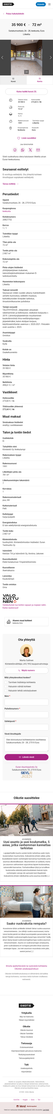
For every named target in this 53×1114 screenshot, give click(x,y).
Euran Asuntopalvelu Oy (26, 767)
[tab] (13, 80)
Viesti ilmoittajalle (13, 734)
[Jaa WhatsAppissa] (22, 150)
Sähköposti (10, 721)
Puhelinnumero (12, 708)
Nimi (7, 696)
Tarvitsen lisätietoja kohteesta (22, 682)
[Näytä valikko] (49, 4)
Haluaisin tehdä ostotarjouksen (22, 690)
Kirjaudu (40, 4)
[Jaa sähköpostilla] (38, 150)
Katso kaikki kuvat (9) (26, 91)
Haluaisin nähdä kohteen (19, 686)
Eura (34, 130)
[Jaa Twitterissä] (30, 150)
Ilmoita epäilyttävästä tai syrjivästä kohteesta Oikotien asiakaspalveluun (26, 967)
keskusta (21, 130)
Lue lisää (46, 1110)
